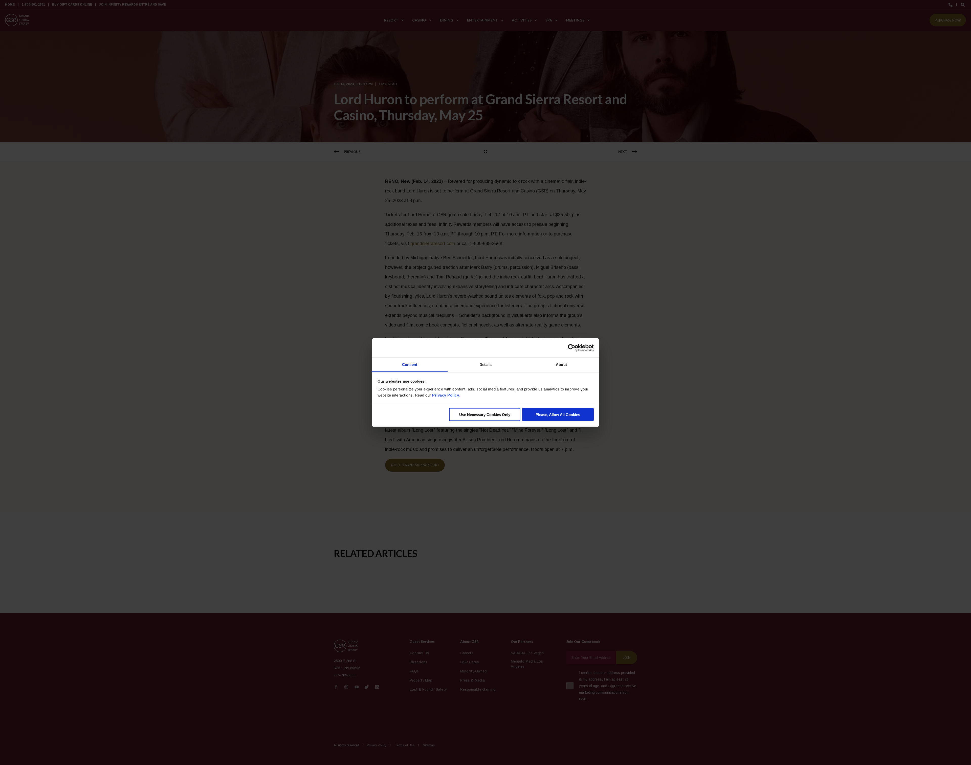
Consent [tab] (409, 364)
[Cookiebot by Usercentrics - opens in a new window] (571, 348)
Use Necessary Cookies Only (484, 414)
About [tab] (561, 364)
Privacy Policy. (446, 395)
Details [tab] (485, 364)
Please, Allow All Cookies (558, 414)
